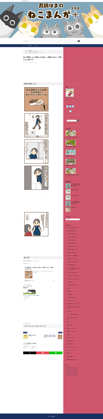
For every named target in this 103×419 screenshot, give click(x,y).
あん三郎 (68, 370)
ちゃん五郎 (75, 372)
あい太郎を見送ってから (72, 249)
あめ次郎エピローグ (71, 258)
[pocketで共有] (42, 353)
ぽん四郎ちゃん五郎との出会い (33, 62)
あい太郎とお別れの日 (71, 227)
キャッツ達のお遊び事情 (72, 314)
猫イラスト (69, 350)
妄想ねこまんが (70, 328)
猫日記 (68, 353)
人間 (68, 322)
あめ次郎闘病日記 (70, 265)
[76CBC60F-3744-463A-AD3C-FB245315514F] (36, 137)
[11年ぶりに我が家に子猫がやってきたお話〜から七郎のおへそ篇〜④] (68, 185)
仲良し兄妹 (69, 325)
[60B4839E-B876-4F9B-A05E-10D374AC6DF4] (36, 190)
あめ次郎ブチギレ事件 (74, 157)
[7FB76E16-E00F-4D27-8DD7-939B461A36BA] (36, 111)
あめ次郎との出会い (71, 252)
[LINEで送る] (55, 353)
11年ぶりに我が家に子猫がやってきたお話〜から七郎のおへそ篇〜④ (75, 184)
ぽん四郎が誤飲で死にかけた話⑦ (71, 146)
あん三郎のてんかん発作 (72, 275)
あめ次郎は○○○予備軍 (71, 255)
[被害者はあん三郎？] (25, 336)
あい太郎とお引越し (74, 138)
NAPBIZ (53, 416)
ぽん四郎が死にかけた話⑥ (70, 165)
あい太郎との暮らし (71, 240)
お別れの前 (69, 282)
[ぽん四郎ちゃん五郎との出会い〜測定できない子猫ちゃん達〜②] (60, 336)
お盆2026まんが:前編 (74, 195)
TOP (36, 46)
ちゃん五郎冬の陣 (70, 297)
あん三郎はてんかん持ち (72, 278)
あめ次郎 (74, 367)
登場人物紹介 (70, 356)
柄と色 (68, 334)
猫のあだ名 (69, 340)
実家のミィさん (70, 331)
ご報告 (68, 288)
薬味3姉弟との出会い (71, 359)
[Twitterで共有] (29, 353)
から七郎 (74, 370)
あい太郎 (68, 367)
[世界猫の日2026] (68, 209)
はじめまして (70, 300)
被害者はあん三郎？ (32, 335)
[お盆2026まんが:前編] (68, 197)
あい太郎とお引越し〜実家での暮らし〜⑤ (72, 137)
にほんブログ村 (26, 296)
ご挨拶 (68, 291)
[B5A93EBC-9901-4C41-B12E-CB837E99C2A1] (36, 164)
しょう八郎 (68, 372)
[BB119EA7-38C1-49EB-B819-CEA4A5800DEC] (36, 236)
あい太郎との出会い (71, 233)
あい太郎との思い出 (71, 237)
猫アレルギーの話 (70, 347)
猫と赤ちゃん (70, 337)
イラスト (69, 311)
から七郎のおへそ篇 (71, 285)
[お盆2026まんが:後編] (68, 191)
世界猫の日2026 (73, 207)
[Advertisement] (42, 71)
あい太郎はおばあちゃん (72, 246)
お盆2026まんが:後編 (74, 189)
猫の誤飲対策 (70, 343)
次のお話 (45, 46)
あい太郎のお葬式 (70, 243)
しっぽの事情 (70, 294)
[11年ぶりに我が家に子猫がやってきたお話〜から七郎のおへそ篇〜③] (68, 203)
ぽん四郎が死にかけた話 (74, 166)
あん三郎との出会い (71, 272)
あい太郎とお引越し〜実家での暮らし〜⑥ (72, 174)
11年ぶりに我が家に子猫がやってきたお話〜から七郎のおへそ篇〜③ (75, 202)
